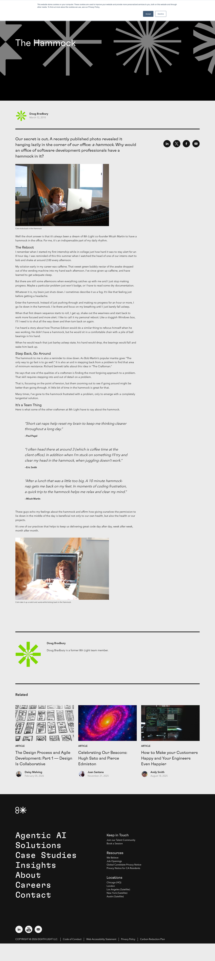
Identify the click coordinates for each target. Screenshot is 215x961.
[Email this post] (196, 143)
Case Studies (46, 855)
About (28, 875)
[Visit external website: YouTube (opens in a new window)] (28, 929)
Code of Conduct (72, 939)
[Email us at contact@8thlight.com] (38, 929)
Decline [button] (161, 14)
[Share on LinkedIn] (167, 143)
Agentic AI (41, 835)
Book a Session (115, 844)
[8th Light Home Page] (20, 810)
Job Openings (114, 861)
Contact (33, 895)
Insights (35, 865)
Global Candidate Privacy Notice (124, 865)
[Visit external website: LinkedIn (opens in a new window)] (19, 929)
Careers (33, 885)
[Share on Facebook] (186, 143)
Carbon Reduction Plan (152, 939)
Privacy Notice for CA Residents (123, 868)
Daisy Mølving (33, 772)
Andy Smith (157, 772)
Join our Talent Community (121, 840)
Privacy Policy (128, 939)
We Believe (112, 858)
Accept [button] (148, 14)
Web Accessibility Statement (101, 939)
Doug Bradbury (38, 114)
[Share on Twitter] (176, 143)
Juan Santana (96, 772)
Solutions (38, 845)
